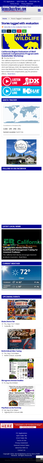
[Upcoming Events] (22, 310)
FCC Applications (9, 1)
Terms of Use (14, 4)
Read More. (12, 74)
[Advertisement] (21, 152)
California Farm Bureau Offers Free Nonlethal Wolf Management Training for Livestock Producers (20, 249)
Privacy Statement (27, 4)
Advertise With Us (25, 6)
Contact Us (36, 6)
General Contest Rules (10, 6)
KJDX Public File (22, 1)
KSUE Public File (34, 1)
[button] (39, 10)
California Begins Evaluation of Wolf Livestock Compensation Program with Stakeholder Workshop (20, 53)
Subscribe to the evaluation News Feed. (17, 27)
